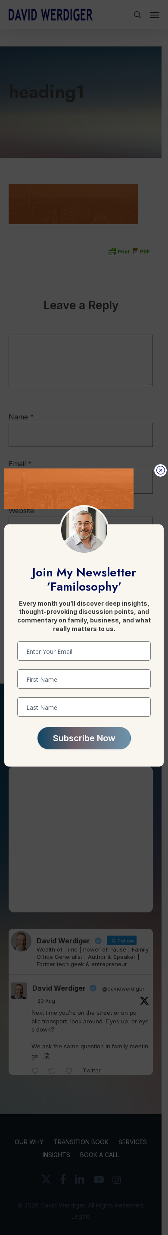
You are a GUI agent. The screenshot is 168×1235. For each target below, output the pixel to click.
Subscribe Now (84, 738)
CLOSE (160, 470)
